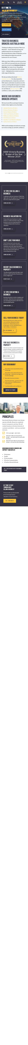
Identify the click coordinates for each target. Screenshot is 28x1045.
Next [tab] (24, 154)
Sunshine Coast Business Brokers (12, 119)
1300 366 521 (13, 351)
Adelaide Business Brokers (10, 108)
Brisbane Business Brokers (10, 110)
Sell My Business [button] (8, 330)
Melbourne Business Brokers (11, 116)
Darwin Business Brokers (10, 112)
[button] (6, 24)
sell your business (15, 88)
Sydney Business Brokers (10, 121)
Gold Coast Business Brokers (11, 114)
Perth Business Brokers (9, 117)
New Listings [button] (7, 356)
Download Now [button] (7, 203)
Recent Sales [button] (7, 279)
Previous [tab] (3, 154)
